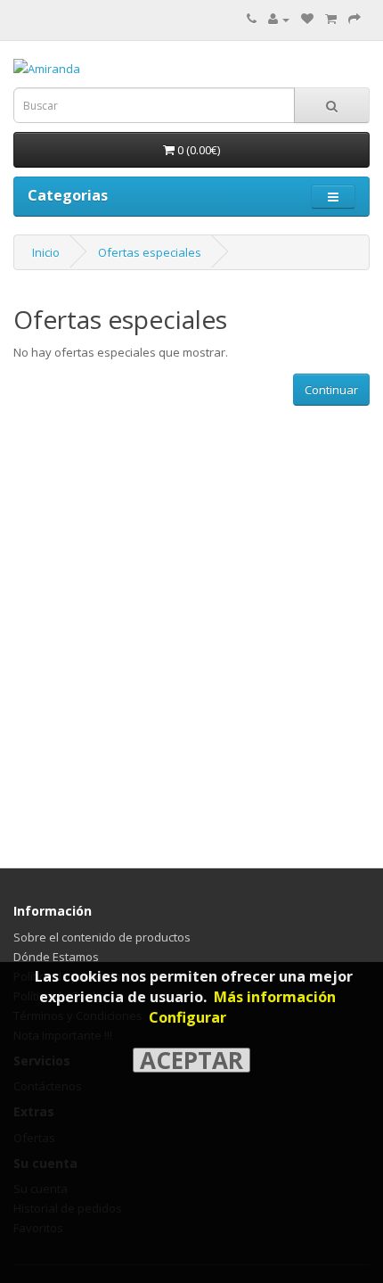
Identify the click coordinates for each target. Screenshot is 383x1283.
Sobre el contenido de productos (102, 937)
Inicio (46, 252)
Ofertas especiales (149, 252)
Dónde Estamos (56, 957)
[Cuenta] (278, 19)
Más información (275, 997)
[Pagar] (354, 19)
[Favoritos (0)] (307, 19)
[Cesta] (331, 19)
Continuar (331, 390)
